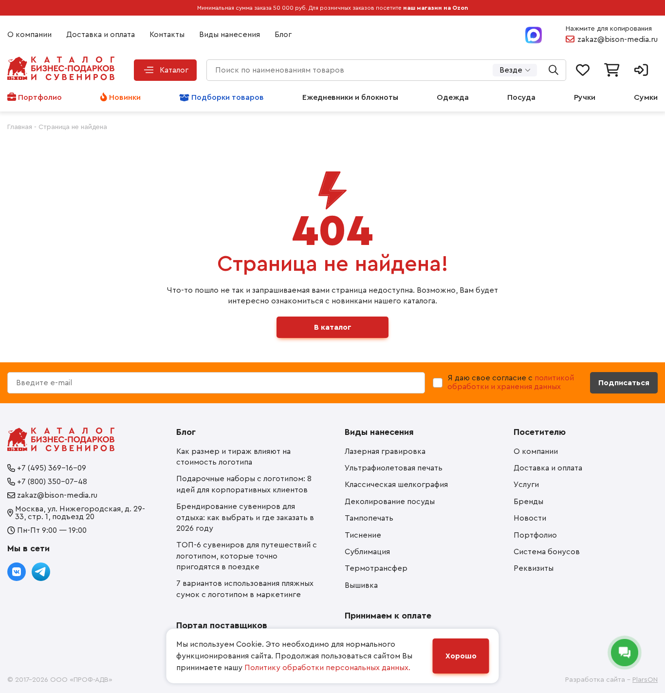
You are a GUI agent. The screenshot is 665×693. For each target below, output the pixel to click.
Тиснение (363, 535)
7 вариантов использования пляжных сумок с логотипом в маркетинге (245, 589)
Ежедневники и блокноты (350, 97)
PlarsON (645, 679)
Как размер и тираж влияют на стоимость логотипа (233, 457)
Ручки (584, 97)
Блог (283, 34)
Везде (510, 70)
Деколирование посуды (390, 502)
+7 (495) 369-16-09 (51, 468)
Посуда (521, 97)
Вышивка (361, 585)
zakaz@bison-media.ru (617, 39)
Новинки (125, 97)
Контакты (167, 34)
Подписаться (623, 383)
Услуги (526, 484)
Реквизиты (534, 568)
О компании (29, 34)
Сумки (646, 97)
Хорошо (461, 656)
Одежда (453, 97)
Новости (530, 518)
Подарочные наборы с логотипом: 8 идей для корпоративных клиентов (244, 484)
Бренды (528, 502)
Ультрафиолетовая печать (394, 468)
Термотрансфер (376, 568)
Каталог (174, 70)
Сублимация (367, 552)
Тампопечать (369, 518)
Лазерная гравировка (385, 451)
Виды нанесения (229, 34)
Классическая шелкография (396, 484)
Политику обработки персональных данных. (327, 668)
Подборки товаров (227, 97)
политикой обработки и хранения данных (510, 382)
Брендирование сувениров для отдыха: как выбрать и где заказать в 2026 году (245, 517)
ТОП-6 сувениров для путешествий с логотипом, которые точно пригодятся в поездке (246, 556)
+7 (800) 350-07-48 (52, 482)
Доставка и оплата (100, 34)
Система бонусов (547, 552)
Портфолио (40, 97)
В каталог (332, 327)
